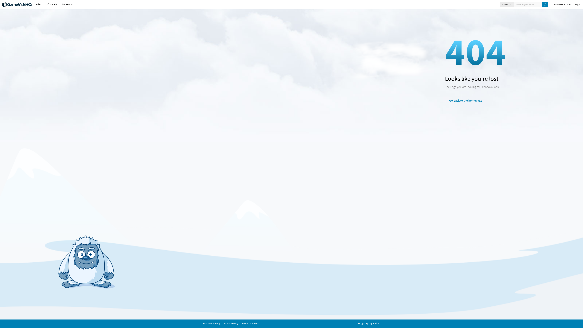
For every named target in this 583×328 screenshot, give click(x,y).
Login (577, 4)
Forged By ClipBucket (369, 323)
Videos (39, 4)
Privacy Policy (231, 323)
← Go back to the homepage (463, 101)
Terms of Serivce (250, 323)
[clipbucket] (17, 5)
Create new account (562, 4)
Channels (52, 4)
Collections (67, 4)
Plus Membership (211, 323)
